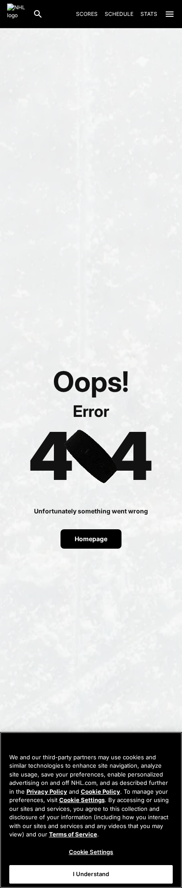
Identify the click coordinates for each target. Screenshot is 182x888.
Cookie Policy (100, 791)
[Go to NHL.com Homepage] (16, 14)
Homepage (91, 538)
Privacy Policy (47, 791)
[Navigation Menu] (169, 14)
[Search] (38, 14)
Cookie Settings (82, 799)
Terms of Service (73, 834)
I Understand (91, 873)
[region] (91, 810)
